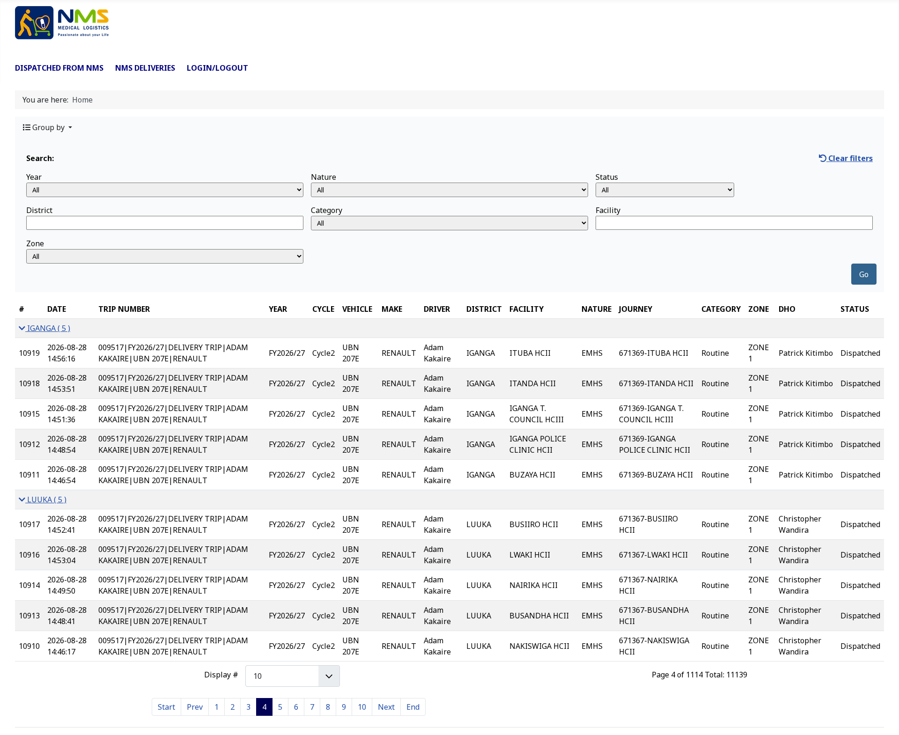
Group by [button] (48, 127)
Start (166, 707)
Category (326, 210)
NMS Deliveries (145, 68)
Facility (608, 210)
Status (607, 177)
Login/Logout (217, 68)
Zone (35, 243)
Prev (195, 707)
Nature (323, 177)
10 (362, 707)
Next (386, 707)
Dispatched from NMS (59, 68)
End (413, 707)
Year (34, 177)
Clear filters (849, 158)
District (39, 210)
